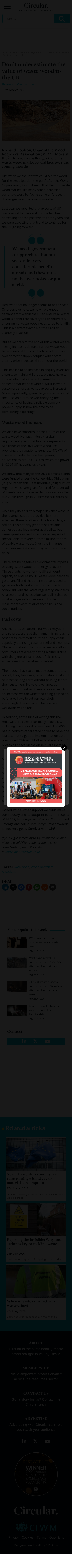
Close (64, 748)
